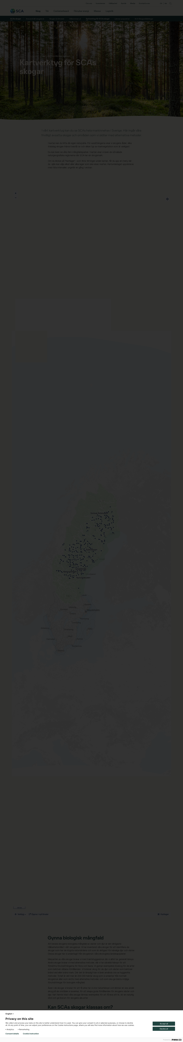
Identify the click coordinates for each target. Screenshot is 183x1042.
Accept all (164, 1024)
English (9, 1014)
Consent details (12, 1034)
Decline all (164, 1029)
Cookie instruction (31, 1034)
